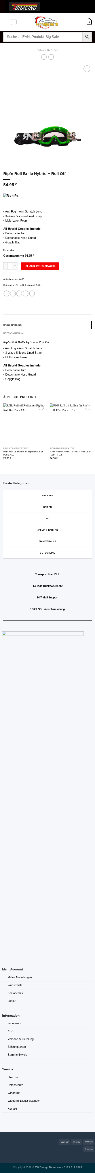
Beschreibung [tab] (12, 325)
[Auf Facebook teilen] (13, 293)
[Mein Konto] (81, 22)
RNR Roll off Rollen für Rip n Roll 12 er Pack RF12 (70, 453)
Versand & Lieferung (21, 1039)
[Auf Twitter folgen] (14, 1141)
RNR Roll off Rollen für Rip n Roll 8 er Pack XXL (23, 453)
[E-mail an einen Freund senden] (25, 293)
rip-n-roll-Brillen (34, 285)
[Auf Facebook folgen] (3, 1141)
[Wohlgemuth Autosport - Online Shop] (47, 22)
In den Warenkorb (40, 266)
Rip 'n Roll (52, 50)
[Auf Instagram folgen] (8, 1141)
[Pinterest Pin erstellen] (32, 293)
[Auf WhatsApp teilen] (6, 293)
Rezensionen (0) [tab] (13, 333)
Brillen (41, 50)
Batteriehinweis (17, 1054)
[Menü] (5, 22)
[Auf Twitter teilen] (19, 293)
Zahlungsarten (17, 1046)
